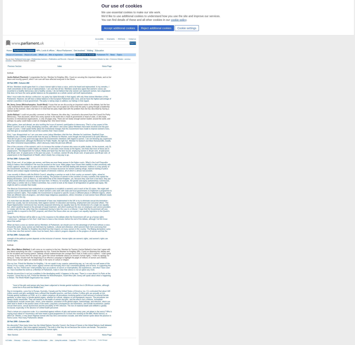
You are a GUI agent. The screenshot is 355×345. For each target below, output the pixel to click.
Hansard (71, 59)
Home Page (106, 66)
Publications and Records (57, 59)
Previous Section (14, 66)
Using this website (61, 340)
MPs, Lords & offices (45, 50)
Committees (69, 55)
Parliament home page (22, 59)
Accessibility (99, 39)
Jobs (51, 340)
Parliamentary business (24, 50)
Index (59, 66)
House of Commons (14, 55)
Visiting (90, 50)
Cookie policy (92, 340)
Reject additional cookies (156, 28)
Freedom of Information (40, 340)
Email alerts (111, 39)
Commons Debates (81, 59)
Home (9, 50)
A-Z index (9, 340)
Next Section (13, 335)
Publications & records (86, 55)
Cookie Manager (102, 340)
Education (99, 50)
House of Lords (31, 55)
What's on (43, 55)
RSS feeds (121, 39)
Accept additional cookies (119, 28)
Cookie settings (186, 28)
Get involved (79, 50)
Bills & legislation (56, 55)
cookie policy (178, 19)
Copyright (72, 340)
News (112, 55)
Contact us (132, 39)
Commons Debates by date (99, 59)
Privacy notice (82, 340)
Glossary (17, 340)
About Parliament (64, 50)
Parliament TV (102, 55)
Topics (119, 55)
